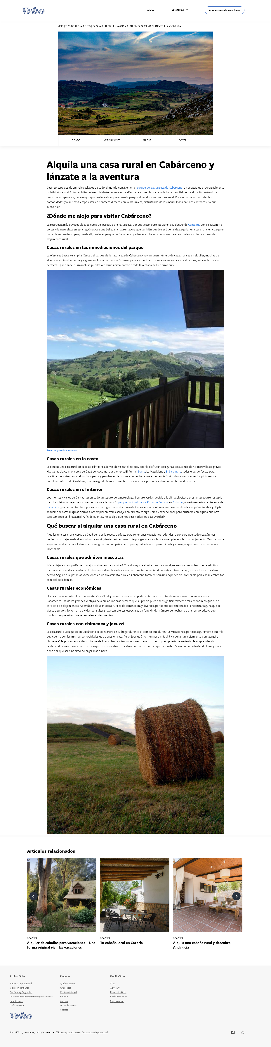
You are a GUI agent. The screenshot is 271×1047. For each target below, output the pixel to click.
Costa (182, 140)
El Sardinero (173, 471)
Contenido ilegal (68, 992)
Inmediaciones (111, 140)
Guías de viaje (17, 1005)
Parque (147, 140)
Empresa (65, 976)
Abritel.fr (114, 987)
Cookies (64, 1009)
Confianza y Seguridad (21, 992)
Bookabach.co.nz (118, 996)
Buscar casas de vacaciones (224, 10)
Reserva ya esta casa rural (62, 450)
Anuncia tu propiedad (21, 983)
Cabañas (98, 26)
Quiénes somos (68, 983)
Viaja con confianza (19, 987)
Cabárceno (53, 507)
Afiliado (64, 1001)
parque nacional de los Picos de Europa (143, 502)
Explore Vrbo (17, 976)
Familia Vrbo (117, 976)
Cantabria (194, 224)
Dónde (76, 140)
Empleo (64, 996)
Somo (141, 471)
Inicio (150, 10)
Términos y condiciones (68, 1032)
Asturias (178, 502)
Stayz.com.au (117, 1001)
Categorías (177, 10)
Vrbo (112, 983)
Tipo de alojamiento (78, 26)
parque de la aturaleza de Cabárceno (160, 187)
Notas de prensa (68, 1005)
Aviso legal (65, 987)
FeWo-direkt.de (118, 992)
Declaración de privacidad (95, 1032)
